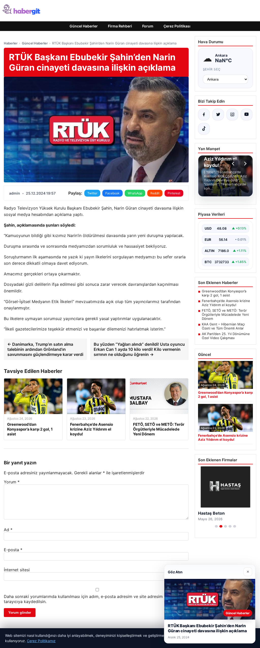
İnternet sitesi (17, 569)
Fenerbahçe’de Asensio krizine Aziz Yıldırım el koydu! (226, 303)
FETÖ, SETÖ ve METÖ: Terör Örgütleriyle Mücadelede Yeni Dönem (225, 314)
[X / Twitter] (218, 114)
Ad (8, 529)
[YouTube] (246, 114)
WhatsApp (135, 193)
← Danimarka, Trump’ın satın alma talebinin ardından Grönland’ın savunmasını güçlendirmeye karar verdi (45, 349)
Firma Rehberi (120, 26)
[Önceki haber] (234, 163)
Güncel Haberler (84, 26)
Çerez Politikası (177, 26)
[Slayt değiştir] (216, 526)
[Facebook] (204, 114)
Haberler (11, 43)
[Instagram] (232, 114)
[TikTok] (204, 129)
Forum (147, 26)
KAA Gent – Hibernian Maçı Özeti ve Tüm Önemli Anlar (223, 326)
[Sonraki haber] (244, 163)
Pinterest (174, 193)
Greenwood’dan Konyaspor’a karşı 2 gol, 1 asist (224, 293)
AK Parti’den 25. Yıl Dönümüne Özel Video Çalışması (226, 336)
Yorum (12, 481)
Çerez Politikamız (41, 641)
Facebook (112, 193)
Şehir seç (212, 69)
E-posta (13, 549)
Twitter (92, 193)
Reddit (154, 193)
